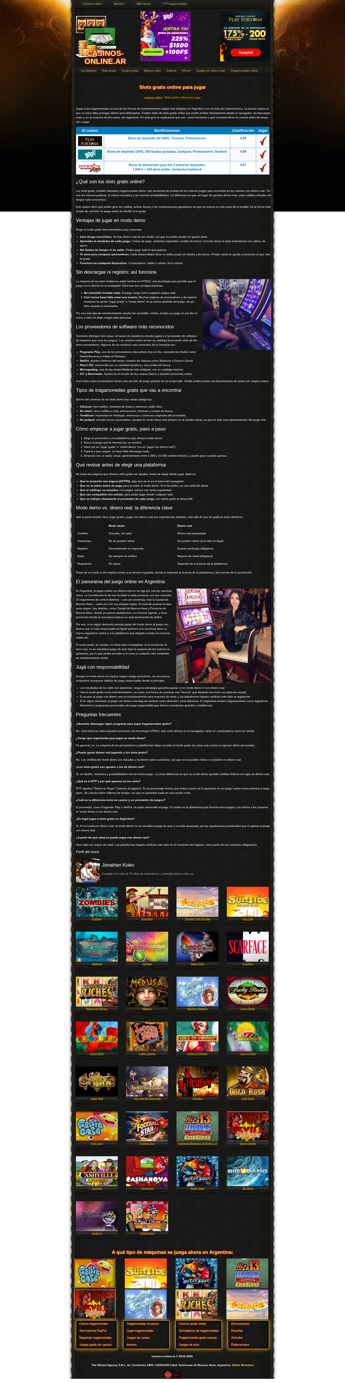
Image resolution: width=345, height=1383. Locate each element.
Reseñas (237, 1330)
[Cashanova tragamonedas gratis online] (147, 1171)
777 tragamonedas (175, 3)
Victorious (147, 919)
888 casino (144, 3)
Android (171, 70)
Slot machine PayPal (92, 1330)
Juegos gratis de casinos (95, 1344)
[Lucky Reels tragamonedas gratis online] (248, 991)
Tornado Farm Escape (197, 919)
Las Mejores (88, 70)
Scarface (248, 963)
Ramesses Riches (96, 1008)
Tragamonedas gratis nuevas (198, 1337)
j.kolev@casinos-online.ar (177, 873)
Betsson (119, 3)
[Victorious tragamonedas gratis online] (147, 901)
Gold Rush (248, 1098)
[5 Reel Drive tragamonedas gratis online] (147, 1216)
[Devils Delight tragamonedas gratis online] (248, 1126)
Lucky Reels (248, 1008)
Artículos (237, 1337)
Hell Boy (197, 1098)
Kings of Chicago (197, 1053)
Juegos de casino (138, 1337)
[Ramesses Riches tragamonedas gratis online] (97, 991)
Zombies (97, 919)
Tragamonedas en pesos (143, 1323)
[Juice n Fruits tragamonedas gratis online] (248, 1036)
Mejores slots (152, 70)
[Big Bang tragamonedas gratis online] (248, 1171)
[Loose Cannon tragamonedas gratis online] (147, 1036)
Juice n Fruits (248, 1053)
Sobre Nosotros (243, 1365)
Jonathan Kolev (118, 865)
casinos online (153, 97)
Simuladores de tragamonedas (199, 1330)
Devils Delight (248, 1143)
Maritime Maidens (197, 1008)
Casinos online (92, 3)
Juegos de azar (189, 1344)
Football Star (147, 1143)
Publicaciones (240, 1344)
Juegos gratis (130, 70)
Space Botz (197, 963)
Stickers (147, 963)
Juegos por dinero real (210, 70)
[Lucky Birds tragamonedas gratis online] (97, 1036)
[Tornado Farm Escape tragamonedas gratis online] (197, 901)
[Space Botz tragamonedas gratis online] (197, 946)
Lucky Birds (97, 1053)
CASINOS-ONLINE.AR (105, 57)
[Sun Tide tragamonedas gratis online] (248, 901)
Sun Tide (248, 919)
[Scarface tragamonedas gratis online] (248, 946)
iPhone (186, 70)
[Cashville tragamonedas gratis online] (97, 1171)
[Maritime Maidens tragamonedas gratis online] (197, 991)
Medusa (147, 1008)
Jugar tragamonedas (140, 1330)
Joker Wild (97, 1098)
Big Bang (248, 1188)
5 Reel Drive (147, 1233)
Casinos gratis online (192, 1323)
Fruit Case (97, 1143)
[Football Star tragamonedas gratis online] (147, 1126)
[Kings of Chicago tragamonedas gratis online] (197, 1036)
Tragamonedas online (244, 70)
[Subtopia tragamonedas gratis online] (97, 946)
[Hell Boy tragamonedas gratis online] (197, 1081)
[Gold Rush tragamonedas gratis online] (248, 1081)
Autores (132, 1344)
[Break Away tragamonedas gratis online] (197, 1171)
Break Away (197, 1188)
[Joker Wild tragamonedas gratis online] (97, 1081)
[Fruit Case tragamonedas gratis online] (97, 1126)
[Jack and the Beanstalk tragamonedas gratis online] (147, 1081)
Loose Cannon (147, 1053)
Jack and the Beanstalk (147, 1098)
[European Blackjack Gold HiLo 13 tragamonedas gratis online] (197, 1126)
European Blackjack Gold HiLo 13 (197, 1143)
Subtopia (97, 963)
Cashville (97, 1188)
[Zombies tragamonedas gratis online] (97, 901)
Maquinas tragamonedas (95, 1337)
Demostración (240, 1323)
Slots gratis (109, 70)
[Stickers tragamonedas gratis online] (147, 946)
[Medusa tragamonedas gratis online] (147, 991)
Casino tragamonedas (93, 1323)
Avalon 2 (97, 1233)
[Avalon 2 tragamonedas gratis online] (97, 1216)
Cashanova (147, 1188)
